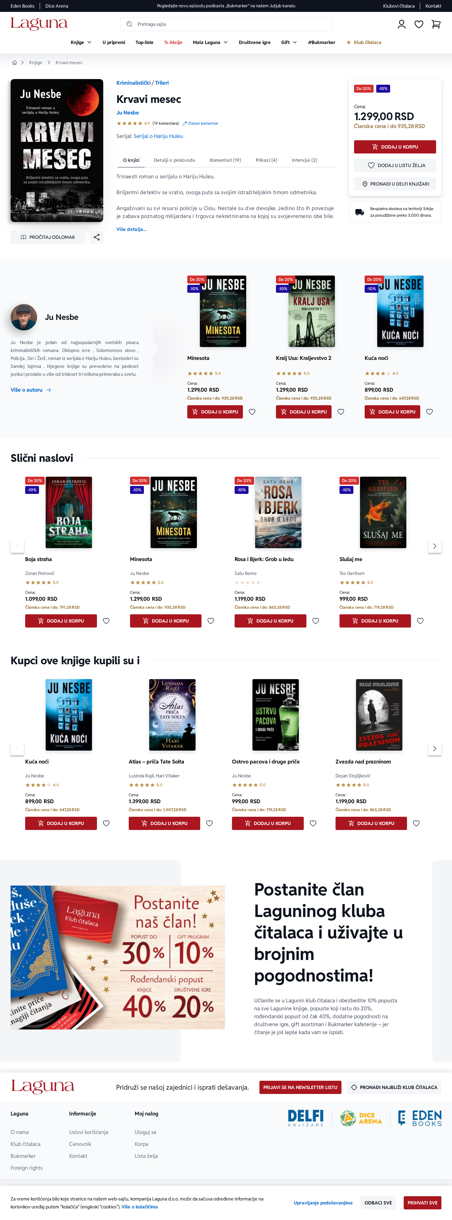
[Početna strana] (41, 24)
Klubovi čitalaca (399, 6)
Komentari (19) (225, 160)
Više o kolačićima (139, 1207)
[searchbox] (226, 24)
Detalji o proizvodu (174, 160)
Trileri (162, 82)
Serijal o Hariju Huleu (158, 136)
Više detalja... (131, 229)
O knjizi (131, 160)
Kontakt (433, 6)
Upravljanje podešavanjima (323, 1203)
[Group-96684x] (419, 1118)
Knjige (35, 62)
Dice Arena (56, 6)
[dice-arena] (361, 1118)
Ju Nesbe (127, 112)
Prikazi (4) (267, 160)
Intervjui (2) (304, 160)
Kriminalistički (133, 82)
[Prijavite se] (401, 24)
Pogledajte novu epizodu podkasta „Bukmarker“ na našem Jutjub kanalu (226, 6)
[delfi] (306, 1118)
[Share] (96, 237)
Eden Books (22, 6)
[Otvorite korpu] (436, 24)
